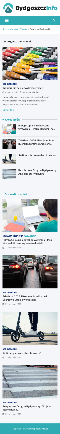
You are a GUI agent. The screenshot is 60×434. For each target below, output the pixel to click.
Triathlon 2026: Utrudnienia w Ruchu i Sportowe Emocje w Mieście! (36, 143)
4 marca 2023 (11, 92)
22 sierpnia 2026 (13, 247)
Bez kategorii (9, 84)
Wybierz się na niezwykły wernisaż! (23, 87)
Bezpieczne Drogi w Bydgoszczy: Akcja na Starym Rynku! (37, 172)
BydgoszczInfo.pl (39, 428)
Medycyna (18, 236)
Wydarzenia (30, 236)
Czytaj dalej (8, 109)
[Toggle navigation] (6, 20)
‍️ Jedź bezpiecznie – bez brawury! (37, 155)
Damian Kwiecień (30, 92)
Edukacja (7, 236)
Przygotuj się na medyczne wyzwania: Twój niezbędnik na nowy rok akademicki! (36, 128)
